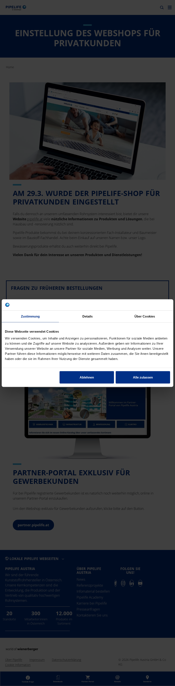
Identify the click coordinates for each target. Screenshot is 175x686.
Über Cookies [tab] (144, 316)
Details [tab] (87, 316)
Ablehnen (87, 377)
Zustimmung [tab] (30, 316)
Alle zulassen (143, 377)
